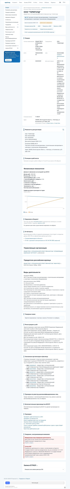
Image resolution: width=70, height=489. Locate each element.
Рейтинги (47, 2)
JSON (39, 26)
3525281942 (32, 385)
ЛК (60, 2)
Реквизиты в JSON (47, 26)
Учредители (11, 24)
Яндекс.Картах (50, 123)
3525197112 (32, 372)
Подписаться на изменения (31, 29)
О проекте (14, 2)
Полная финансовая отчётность (33, 238)
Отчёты (35, 2)
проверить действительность (60, 56)
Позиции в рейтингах (10, 12)
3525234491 (32, 375)
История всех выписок (46, 7)
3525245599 (32, 382)
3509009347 (32, 365)
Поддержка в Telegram (24, 478)
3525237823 (32, 379)
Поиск (20, 2)
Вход (64, 2)
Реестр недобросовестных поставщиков (35, 420)
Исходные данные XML (30, 26)
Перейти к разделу (29, 442)
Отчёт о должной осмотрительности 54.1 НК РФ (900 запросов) (39, 32)
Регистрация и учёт (10, 32)
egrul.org (7, 2)
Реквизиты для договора (11, 10)
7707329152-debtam (38, 221)
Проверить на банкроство (31, 418)
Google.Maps (57, 123)
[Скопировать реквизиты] (63, 129)
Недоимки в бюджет (10, 17)
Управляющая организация (11, 22)
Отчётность (8, 19)
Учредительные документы (46, 29)
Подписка (53, 2)
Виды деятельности (11, 27)
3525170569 (32, 368)
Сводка (7, 7)
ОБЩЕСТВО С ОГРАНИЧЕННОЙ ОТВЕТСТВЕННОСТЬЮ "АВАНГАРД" (42, 263)
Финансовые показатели (11, 14)
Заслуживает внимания (11, 45)
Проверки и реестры (10, 43)
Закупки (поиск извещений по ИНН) (33, 422)
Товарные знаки (9, 29)
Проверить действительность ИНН (33, 416)
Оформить (8, 60)
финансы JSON (41, 223)
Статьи (41, 2)
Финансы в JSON (57, 26)
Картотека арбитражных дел (31, 428)
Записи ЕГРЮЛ (11, 48)
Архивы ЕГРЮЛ (27, 2)
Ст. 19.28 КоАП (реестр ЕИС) (31, 423)
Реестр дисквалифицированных (11, 37)
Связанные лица (9, 34)
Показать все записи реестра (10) (44, 469)
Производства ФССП (10, 40)
